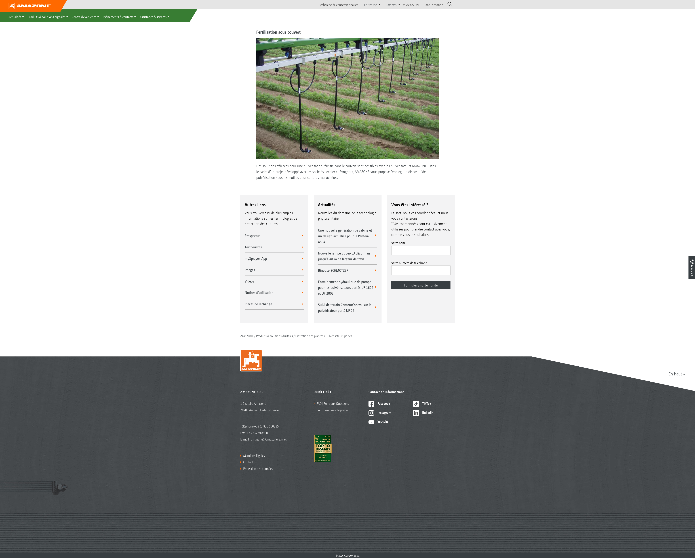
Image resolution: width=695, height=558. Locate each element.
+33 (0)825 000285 (266, 426)
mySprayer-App (256, 258)
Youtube (383, 421)
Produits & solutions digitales (46, 16)
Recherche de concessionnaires (338, 4)
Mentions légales (254, 455)
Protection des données (258, 468)
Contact (248, 461)
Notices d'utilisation (259, 292)
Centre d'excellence (84, 16)
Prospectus (252, 235)
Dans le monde (433, 4)
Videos (249, 281)
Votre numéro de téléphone (409, 262)
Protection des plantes (309, 335)
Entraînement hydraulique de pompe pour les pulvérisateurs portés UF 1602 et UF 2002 (345, 287)
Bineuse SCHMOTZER (333, 270)
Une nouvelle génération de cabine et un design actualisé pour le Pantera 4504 (345, 235)
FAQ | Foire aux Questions (333, 403)
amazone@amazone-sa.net (269, 439)
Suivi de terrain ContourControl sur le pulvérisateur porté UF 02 (344, 307)
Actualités (15, 16)
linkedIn (427, 412)
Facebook (383, 403)
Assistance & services (153, 16)
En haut (675, 373)
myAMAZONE (411, 4)
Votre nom (398, 242)
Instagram (384, 412)
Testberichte (253, 247)
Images (250, 269)
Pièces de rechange (258, 304)
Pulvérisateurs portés (339, 335)
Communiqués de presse (332, 409)
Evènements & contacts (118, 16)
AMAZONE (247, 335)
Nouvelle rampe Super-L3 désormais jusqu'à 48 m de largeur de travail (344, 256)
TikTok (426, 403)
